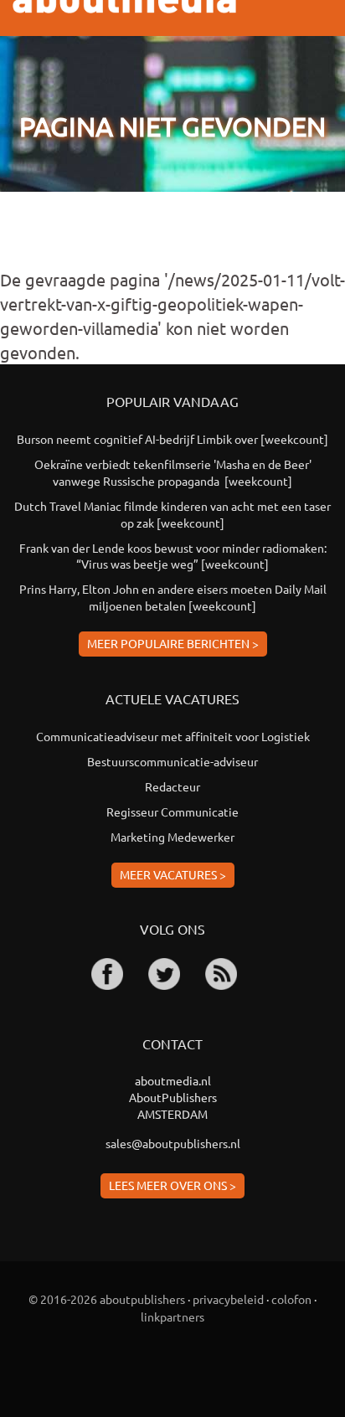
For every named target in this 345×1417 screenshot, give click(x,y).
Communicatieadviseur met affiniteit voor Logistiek (173, 736)
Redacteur (172, 786)
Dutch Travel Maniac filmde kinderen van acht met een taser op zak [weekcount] (172, 514)
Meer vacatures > (173, 874)
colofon (291, 1298)
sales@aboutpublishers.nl (173, 1143)
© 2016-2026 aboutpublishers (106, 1298)
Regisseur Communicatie (172, 811)
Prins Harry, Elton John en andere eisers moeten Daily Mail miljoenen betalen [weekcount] (173, 597)
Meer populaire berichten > (173, 643)
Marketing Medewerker (172, 836)
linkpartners (172, 1316)
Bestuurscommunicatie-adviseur (172, 761)
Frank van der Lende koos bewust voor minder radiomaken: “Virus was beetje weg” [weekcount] (173, 556)
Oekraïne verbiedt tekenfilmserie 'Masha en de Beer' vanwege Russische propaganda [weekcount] (173, 472)
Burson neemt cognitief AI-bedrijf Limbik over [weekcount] (172, 438)
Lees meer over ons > (172, 1185)
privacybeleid (228, 1298)
